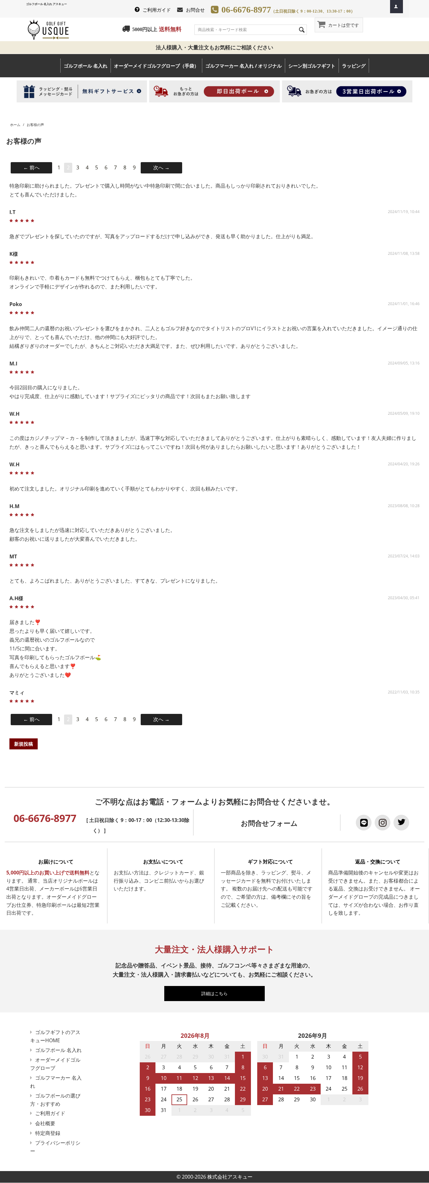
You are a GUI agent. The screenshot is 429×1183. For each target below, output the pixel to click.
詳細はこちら (217, 993)
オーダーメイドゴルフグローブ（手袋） (156, 66)
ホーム (15, 124)
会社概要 (45, 1123)
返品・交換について (377, 861)
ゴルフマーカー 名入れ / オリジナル (243, 66)
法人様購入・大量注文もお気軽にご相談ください (217, 47)
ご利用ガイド (157, 10)
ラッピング (354, 66)
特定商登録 (47, 1133)
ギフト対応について (270, 861)
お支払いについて (163, 861)
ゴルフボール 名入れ (85, 66)
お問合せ (195, 10)
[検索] (302, 29)
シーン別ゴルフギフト (311, 66)
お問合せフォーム (269, 823)
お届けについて (56, 861)
